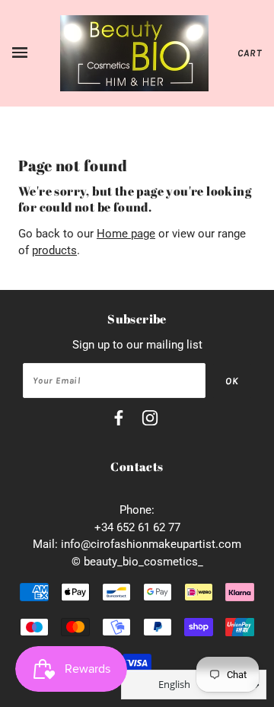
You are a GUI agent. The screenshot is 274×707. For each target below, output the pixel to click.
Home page (126, 233)
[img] (119, 420)
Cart (249, 53)
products (54, 250)
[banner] (134, 52)
